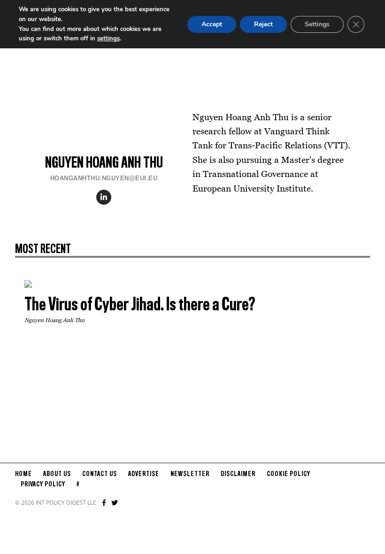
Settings (317, 24)
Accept (211, 24)
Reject (263, 24)
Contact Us (99, 474)
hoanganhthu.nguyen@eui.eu (104, 178)
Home (23, 474)
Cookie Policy (288, 474)
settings (108, 38)
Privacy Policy (43, 484)
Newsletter (189, 474)
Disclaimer (238, 474)
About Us (57, 474)
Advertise (143, 474)
